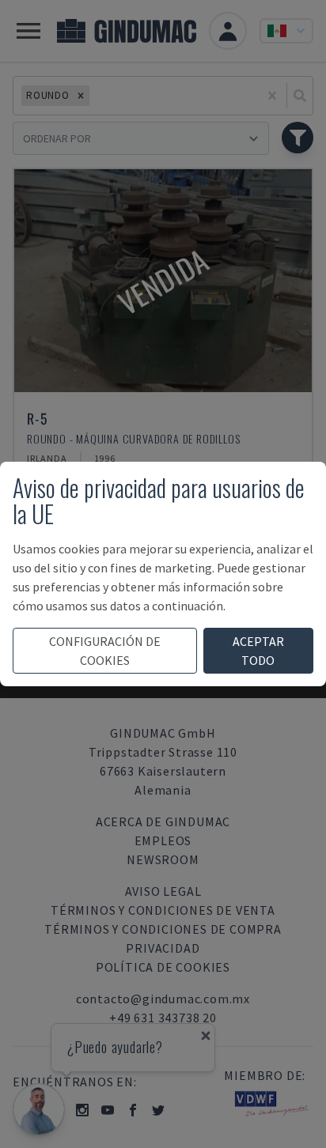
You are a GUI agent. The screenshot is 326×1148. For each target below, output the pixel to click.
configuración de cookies (105, 650)
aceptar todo (258, 650)
